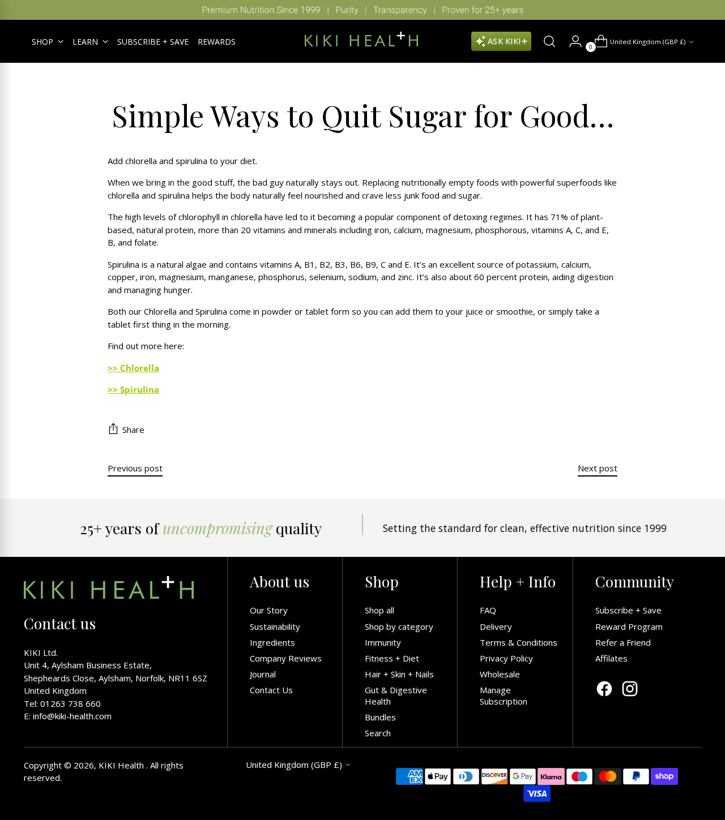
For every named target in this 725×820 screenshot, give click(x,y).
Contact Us (271, 690)
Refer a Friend (623, 642)
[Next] (708, 10)
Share (133, 429)
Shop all (379, 610)
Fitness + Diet (392, 658)
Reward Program (629, 626)
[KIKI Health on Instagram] (630, 690)
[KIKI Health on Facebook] (604, 690)
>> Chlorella (133, 367)
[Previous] (17, 10)
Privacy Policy (506, 658)
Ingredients (272, 642)
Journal (263, 674)
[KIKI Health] (361, 39)
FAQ (488, 610)
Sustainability (275, 626)
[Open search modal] (545, 41)
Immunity (383, 642)
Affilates (611, 658)
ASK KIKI (504, 41)
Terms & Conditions (518, 642)
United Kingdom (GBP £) (648, 41)
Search (378, 733)
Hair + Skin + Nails (399, 674)
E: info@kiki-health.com (68, 716)
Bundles (380, 717)
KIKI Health (122, 765)
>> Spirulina (133, 389)
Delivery (496, 626)
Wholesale (500, 674)
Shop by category (399, 626)
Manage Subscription (503, 695)
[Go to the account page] (571, 41)
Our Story (269, 610)
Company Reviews (286, 658)
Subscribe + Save (628, 610)
